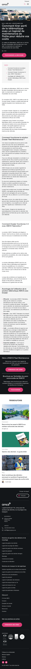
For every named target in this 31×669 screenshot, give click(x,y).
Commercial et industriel (7, 558)
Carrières (4, 611)
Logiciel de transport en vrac (9, 585)
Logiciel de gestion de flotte (8, 587)
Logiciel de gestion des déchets (9, 543)
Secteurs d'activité (6, 606)
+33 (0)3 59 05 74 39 (9, 527)
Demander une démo (15, 369)
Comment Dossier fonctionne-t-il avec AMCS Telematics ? (17, 73)
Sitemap (4, 656)
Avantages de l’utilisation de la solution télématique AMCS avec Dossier (17, 78)
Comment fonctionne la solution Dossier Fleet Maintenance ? (16, 69)
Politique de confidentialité (8, 652)
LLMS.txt (4, 659)
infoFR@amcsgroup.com (10, 530)
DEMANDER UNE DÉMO (12, 624)
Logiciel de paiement (7, 551)
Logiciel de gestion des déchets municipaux (12, 548)
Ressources (5, 608)
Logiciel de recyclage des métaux (10, 545)
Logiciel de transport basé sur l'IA (10, 582)
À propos (4, 600)
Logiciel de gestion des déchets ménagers (12, 553)
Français (27, 1)
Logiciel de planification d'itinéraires (10, 590)
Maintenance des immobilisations (10, 574)
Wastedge (4, 556)
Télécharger (15, 390)
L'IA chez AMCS (5, 598)
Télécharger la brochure (14, 55)
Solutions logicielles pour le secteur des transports (14, 569)
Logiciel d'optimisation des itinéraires (11, 579)
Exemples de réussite (7, 603)
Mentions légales (6, 654)
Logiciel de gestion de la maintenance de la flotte (13, 572)
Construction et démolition (8, 561)
